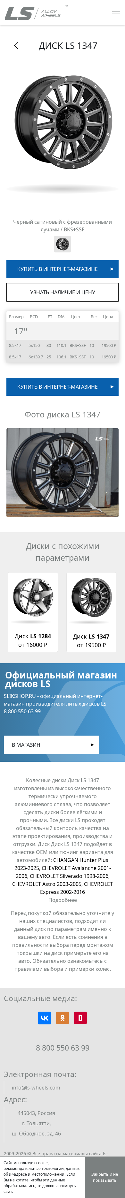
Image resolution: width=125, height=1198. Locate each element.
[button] (62, 472)
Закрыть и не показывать (104, 1177)
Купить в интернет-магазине (57, 269)
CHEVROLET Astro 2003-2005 (48, 883)
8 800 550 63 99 (62, 1048)
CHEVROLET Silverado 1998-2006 (70, 876)
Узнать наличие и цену (62, 292)
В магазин (26, 744)
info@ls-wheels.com (36, 1087)
